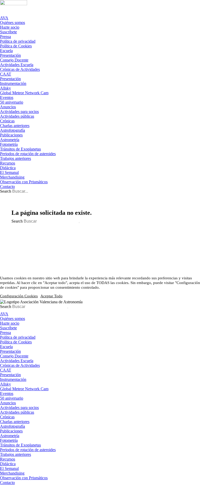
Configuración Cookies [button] (19, 296)
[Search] (79, 222)
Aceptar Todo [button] (51, 296)
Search (5, 191)
